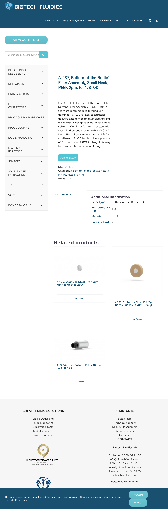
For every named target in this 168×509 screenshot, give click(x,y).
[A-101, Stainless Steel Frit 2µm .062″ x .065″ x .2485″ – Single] (137, 272)
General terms (125, 431)
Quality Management (124, 427)
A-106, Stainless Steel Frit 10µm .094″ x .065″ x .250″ (77, 283)
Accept (138, 494)
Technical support (125, 423)
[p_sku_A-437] (80, 51)
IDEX (70, 178)
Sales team (125, 419)
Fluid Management (43, 431)
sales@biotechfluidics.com (125, 467)
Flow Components (43, 435)
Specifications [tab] (62, 194)
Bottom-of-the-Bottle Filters (91, 171)
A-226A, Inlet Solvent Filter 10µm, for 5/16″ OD (79, 366)
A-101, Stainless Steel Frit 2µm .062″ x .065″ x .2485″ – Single (134, 304)
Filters (62, 175)
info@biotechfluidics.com (125, 459)
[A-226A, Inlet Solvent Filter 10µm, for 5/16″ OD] (79, 345)
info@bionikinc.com (124, 475)
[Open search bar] (157, 20)
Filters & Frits (76, 175)
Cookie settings (19, 500)
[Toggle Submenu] (42, 72)
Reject (138, 502)
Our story (125, 435)
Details (80, 298)
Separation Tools (43, 427)
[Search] (43, 54)
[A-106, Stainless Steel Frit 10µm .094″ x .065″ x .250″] (79, 262)
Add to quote (68, 158)
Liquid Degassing (43, 419)
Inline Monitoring (43, 423)
